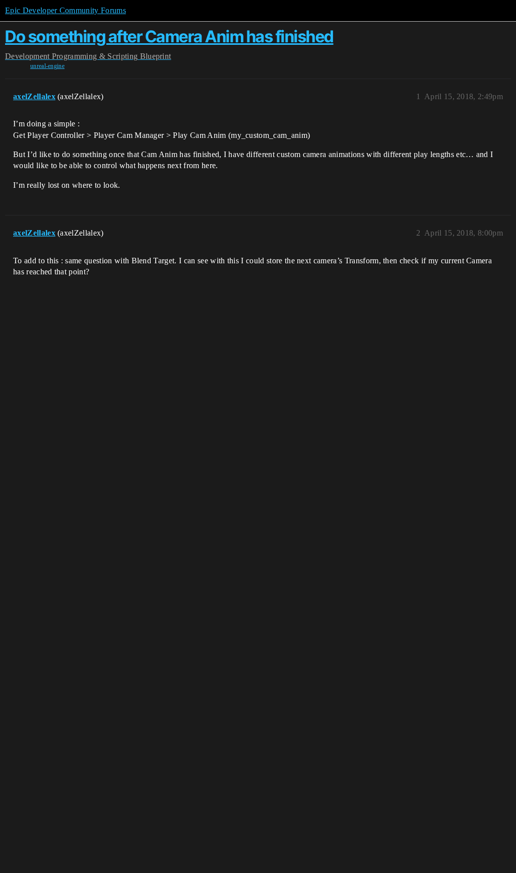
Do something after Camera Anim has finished (169, 36)
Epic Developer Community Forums (65, 10)
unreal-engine (47, 65)
